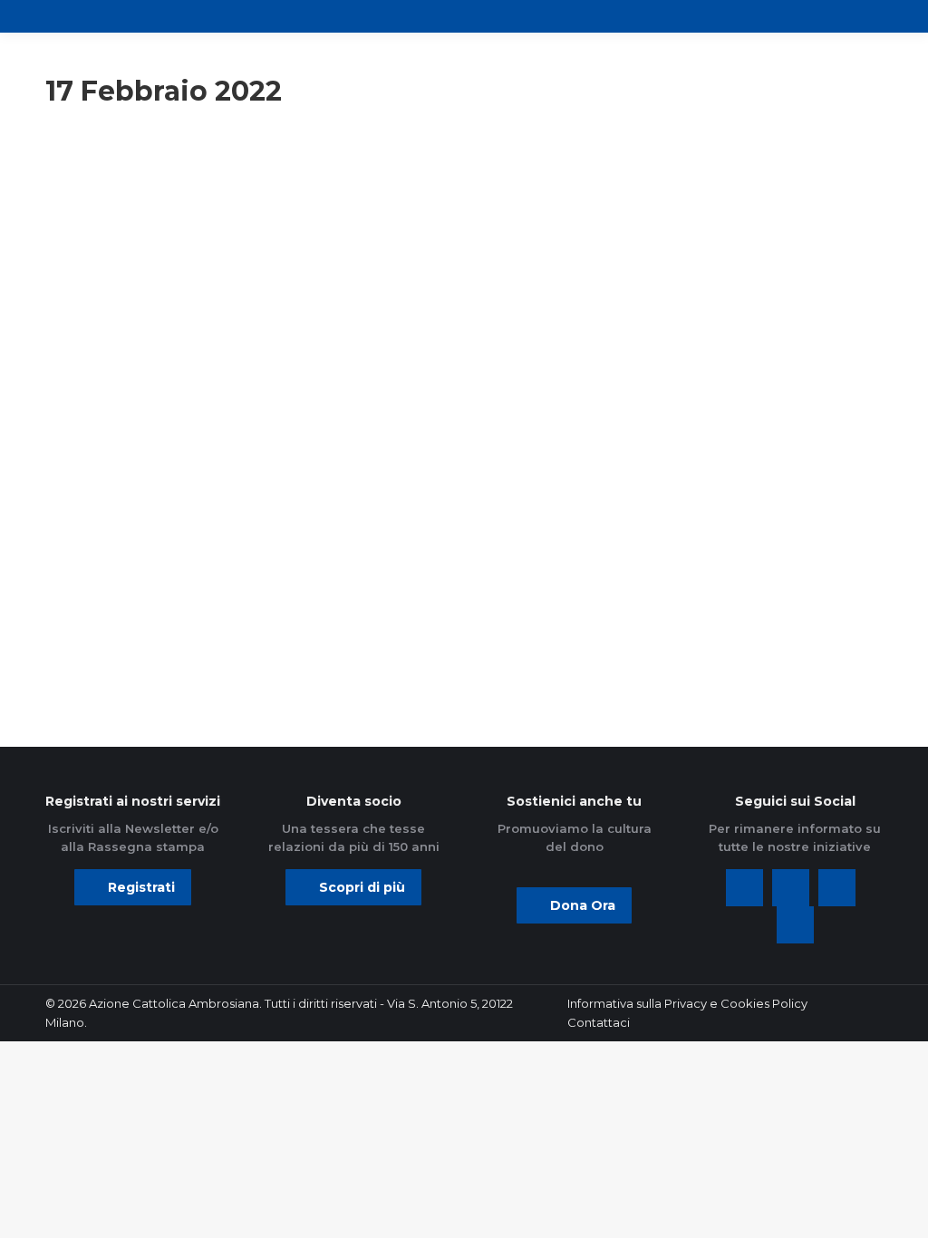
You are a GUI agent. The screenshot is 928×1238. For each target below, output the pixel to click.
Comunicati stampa (113, 180)
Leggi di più (111, 648)
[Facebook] (744, 887)
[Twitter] (790, 887)
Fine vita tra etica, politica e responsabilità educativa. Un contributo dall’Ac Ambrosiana (175, 383)
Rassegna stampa (398, 180)
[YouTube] (795, 924)
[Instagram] (837, 887)
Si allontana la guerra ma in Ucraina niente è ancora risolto (457, 361)
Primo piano (93, 204)
